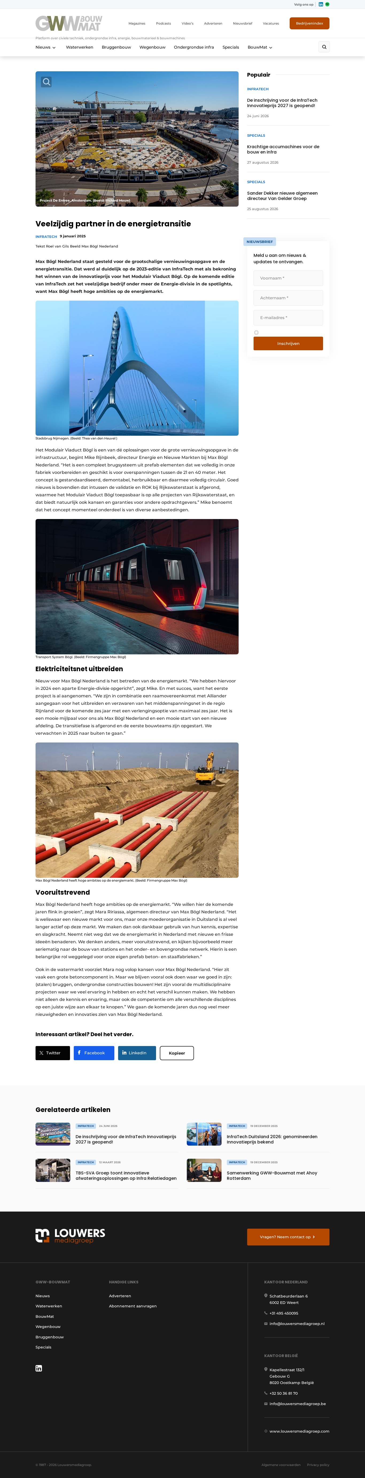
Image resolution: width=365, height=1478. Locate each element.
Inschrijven (288, 343)
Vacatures (271, 23)
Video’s (187, 23)
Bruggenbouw (116, 47)
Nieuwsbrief (242, 23)
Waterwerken (79, 47)
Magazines (137, 23)
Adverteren (213, 23)
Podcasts (163, 23)
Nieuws (43, 47)
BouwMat (257, 47)
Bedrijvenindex (309, 23)
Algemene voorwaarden (281, 1465)
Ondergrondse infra (194, 47)
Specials (231, 47)
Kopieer (177, 1053)
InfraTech (46, 236)
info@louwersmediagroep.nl (297, 1323)
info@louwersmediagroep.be (298, 1403)
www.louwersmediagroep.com (299, 1431)
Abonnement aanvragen (133, 1306)
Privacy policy (318, 1465)
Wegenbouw (152, 47)
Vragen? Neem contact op (285, 1237)
